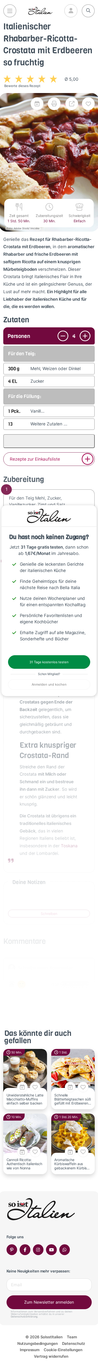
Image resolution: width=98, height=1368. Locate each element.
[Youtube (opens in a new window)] (51, 1249)
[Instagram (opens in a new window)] (38, 1249)
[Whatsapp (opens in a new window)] (64, 1249)
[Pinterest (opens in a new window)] (12, 1249)
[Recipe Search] (88, 11)
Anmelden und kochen (49, 684)
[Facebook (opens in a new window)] (25, 1249)
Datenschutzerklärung (24, 1316)
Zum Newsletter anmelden (49, 1302)
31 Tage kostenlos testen (48, 662)
